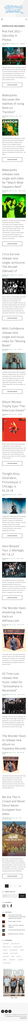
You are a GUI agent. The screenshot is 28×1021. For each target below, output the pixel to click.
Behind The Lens (7, 946)
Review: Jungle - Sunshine (14, 921)
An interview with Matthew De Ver (16, 930)
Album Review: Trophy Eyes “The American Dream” (13, 406)
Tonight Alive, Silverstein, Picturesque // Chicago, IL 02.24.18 (11, 482)
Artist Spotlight (15, 943)
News (13, 956)
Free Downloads (14, 950)
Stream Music (12, 959)
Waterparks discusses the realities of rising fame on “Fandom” (13, 103)
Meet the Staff (14, 953)
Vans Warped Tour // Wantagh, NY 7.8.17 (13, 550)
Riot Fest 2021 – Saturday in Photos (12, 35)
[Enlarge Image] (5, 50)
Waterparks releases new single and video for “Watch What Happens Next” (13, 178)
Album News (6, 943)
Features (5, 950)
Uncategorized (6, 962)
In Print (22, 950)
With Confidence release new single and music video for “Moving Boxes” (13, 337)
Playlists (19, 956)
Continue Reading (12, 85)
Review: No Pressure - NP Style (15, 934)
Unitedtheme (23, 1018)
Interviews (5, 953)
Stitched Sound (6, 819)
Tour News (20, 959)
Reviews (5, 959)
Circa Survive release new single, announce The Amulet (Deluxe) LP (13, 262)
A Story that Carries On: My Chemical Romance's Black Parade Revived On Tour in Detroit (16, 916)
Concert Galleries (17, 946)
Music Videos (6, 956)
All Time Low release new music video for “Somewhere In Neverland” (12, 682)
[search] (26, 19)
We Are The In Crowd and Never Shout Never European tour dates (13, 805)
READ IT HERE (14, 997)
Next (20, 886)
